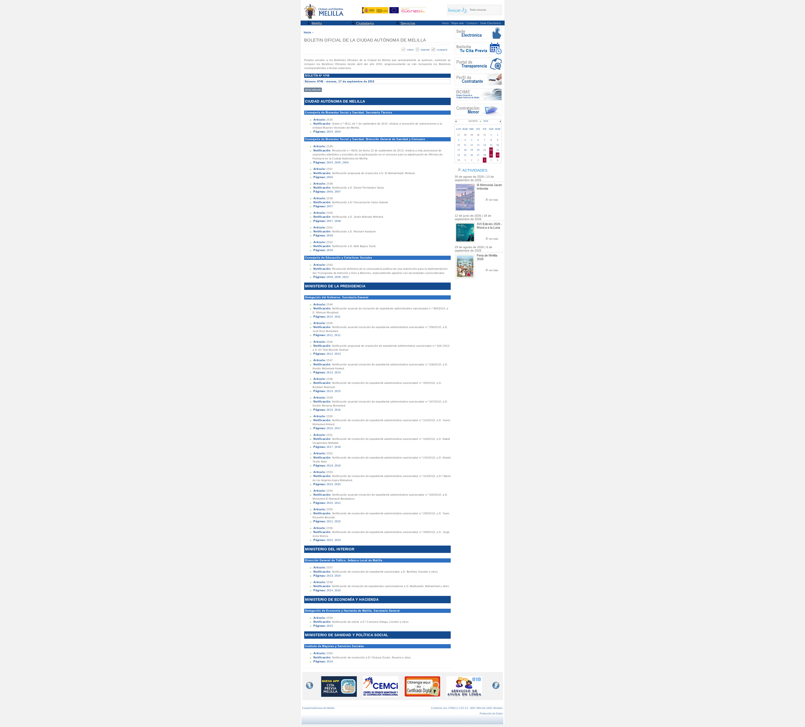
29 (491, 155)
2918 (338, 447)
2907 (338, 191)
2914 (338, 372)
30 (497, 155)
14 (484, 145)
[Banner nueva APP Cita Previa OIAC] (339, 695)
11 (465, 145)
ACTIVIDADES (474, 170)
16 (497, 145)
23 (497, 150)
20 (478, 150)
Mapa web (457, 23)
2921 (338, 503)
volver (410, 49)
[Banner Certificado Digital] (422, 695)
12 (471, 145)
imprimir (425, 49)
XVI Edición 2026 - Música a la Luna (489, 225)
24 (458, 155)
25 (465, 155)
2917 (338, 428)
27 (478, 155)
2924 (338, 575)
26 (471, 155)
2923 (338, 540)
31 (458, 160)
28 (484, 155)
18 (465, 150)
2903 (330, 131)
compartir (442, 49)
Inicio (445, 23)
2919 (338, 465)
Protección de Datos (491, 713)
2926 (330, 661)
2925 (338, 590)
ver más (493, 199)
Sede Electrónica (490, 23)
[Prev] (456, 121)
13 (478, 145)
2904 (338, 131)
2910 (345, 277)
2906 (345, 162)
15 (491, 145)
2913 (338, 353)
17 (458, 150)
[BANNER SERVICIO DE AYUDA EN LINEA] (464, 695)
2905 (338, 162)
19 (471, 150)
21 (484, 150)
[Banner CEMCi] (381, 695)
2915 (338, 391)
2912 (337, 335)
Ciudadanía (364, 24)
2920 (338, 484)
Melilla (316, 24)
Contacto (471, 23)
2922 (338, 521)
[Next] (500, 121)
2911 (338, 316)
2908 (338, 221)
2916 (338, 409)
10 (458, 145)
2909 (338, 277)
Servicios (407, 24)
